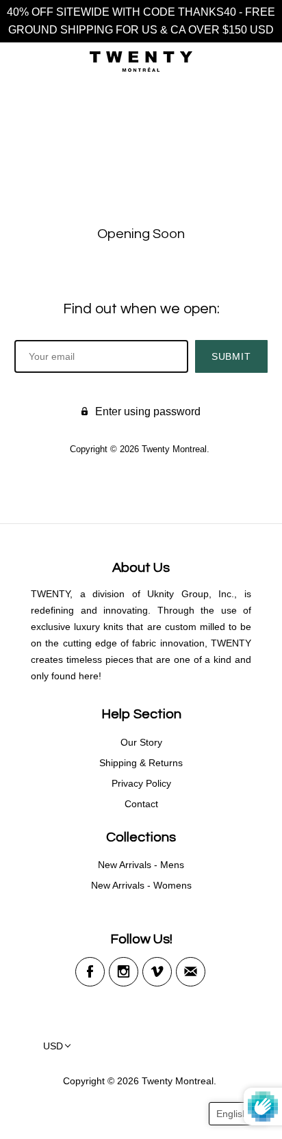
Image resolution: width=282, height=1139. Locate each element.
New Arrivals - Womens (141, 885)
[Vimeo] (157, 971)
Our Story (141, 742)
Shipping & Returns (141, 762)
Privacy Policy (141, 783)
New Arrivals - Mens (141, 864)
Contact (141, 803)
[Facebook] (90, 971)
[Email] (190, 971)
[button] (238, 1114)
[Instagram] (123, 971)
